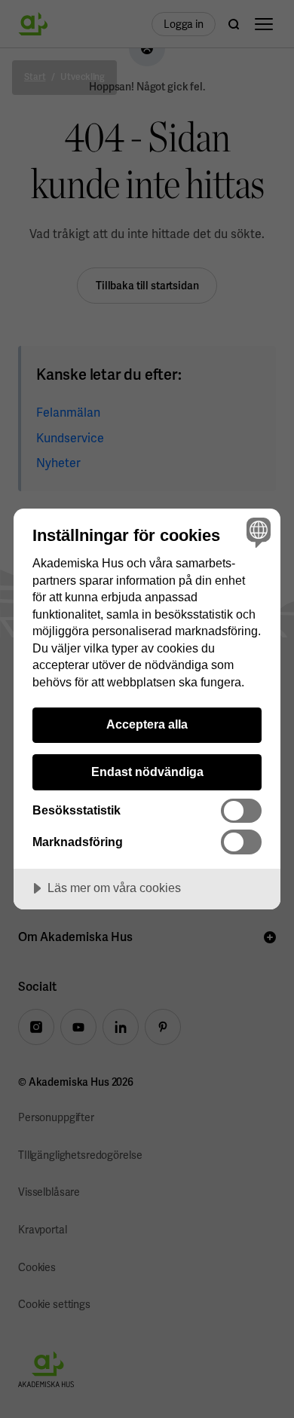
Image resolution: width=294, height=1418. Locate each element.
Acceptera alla (147, 724)
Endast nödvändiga (147, 771)
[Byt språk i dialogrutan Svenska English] (256, 532)
